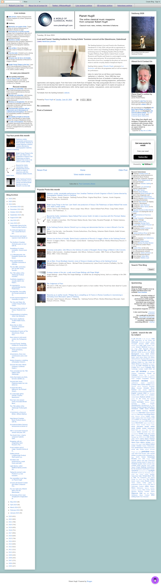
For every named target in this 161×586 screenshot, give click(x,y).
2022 (10, 519)
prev (140, 451)
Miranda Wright (108, 66)
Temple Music (146, 476)
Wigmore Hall (136, 493)
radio (132, 453)
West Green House (148, 489)
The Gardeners (142, 477)
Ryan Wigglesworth (144, 180)
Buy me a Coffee (146, 130)
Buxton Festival (147, 360)
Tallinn (140, 476)
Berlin (153, 352)
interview (142, 413)
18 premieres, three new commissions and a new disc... (18, 355)
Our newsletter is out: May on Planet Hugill (18, 479)
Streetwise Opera (150, 472)
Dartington (145, 386)
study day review (137, 474)
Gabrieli (133, 402)
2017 (10, 533)
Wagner (152, 486)
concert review (139, 380)
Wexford (133, 491)
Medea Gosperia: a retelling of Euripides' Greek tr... (19, 361)
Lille (140, 419)
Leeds (148, 416)
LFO (132, 419)
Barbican (144, 347)
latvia (132, 416)
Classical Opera (136, 377)
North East (46, 41)
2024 (10, 204)
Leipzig (137, 418)
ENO (145, 393)
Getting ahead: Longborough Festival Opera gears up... (18, 455)
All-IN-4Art (142, 342)
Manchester (139, 423)
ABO (132, 340)
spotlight (151, 471)
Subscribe (143, 157)
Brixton (138, 359)
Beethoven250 (146, 352)
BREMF (133, 355)
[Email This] (81, 100)
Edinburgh (152, 390)
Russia (148, 458)
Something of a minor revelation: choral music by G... (18, 250)
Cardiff (146, 369)
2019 (10, 527)
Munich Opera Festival (138, 424)
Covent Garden (145, 384)
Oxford (148, 444)
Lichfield (136, 419)
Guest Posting (150, 409)
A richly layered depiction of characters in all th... (19, 298)
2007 (10, 560)
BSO (147, 359)
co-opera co (151, 377)
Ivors (135, 414)
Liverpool (144, 419)
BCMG (139, 352)
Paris (132, 447)
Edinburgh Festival (136, 391)
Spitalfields (134, 471)
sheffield (133, 465)
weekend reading (136, 489)
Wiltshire (152, 493)
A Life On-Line (136, 339)
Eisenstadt (145, 391)
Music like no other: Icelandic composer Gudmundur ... (17, 326)
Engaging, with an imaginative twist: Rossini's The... (16, 443)
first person (151, 398)
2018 (10, 530)
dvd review (142, 390)
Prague (133, 451)
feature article (145, 397)
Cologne (138, 378)
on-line (152, 437)
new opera (141, 430)
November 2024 (15, 209)
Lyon (153, 421)
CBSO (150, 369)
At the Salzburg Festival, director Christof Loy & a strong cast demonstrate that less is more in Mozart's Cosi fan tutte (24, 182)
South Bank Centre (148, 469)
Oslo (143, 444)
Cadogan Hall (150, 367)
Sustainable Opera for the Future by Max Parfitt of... (18, 226)
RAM (136, 453)
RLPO (138, 457)
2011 (10, 549)
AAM (153, 339)
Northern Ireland (149, 435)
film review (142, 398)
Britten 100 (147, 357)
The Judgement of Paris (55, 284)
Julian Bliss (145, 256)
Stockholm (134, 472)
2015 (10, 538)
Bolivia (142, 354)
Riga (132, 457)
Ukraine (145, 484)
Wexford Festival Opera (146, 491)
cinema (141, 375)
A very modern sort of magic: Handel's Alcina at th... (19, 449)
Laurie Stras (137, 248)
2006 (10, 563)
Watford (147, 488)
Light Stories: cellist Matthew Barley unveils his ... (18, 467)
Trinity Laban (147, 482)
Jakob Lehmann (146, 253)
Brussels (143, 359)
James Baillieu (143, 192)
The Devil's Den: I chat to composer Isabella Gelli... (18, 437)
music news (150, 426)
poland (147, 449)
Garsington (140, 402)
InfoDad (152, 322)
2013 (10, 544)
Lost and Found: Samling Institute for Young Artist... (19, 344)
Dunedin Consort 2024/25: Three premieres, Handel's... (18, 349)
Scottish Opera (142, 464)
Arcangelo (134, 343)
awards (133, 345)
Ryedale (133, 460)
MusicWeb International (147, 317)
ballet (141, 345)
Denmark (152, 386)
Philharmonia (147, 447)
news (139, 432)
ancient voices (150, 342)
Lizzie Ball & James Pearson (143, 225)
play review (140, 449)
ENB (153, 391)
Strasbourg (141, 472)
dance (139, 386)
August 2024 (14, 217)
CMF (145, 377)
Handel (152, 411)
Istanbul (152, 412)
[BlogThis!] (83, 100)
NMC (153, 432)
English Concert (136, 393)
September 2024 (15, 215)
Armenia (141, 343)
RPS (143, 458)
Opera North (150, 440)
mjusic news (147, 423)
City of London (149, 375)
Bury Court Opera (136, 360)
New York (148, 430)
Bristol (144, 355)
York (141, 496)
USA (148, 484)
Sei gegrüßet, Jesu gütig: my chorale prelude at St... (18, 293)
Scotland (134, 464)
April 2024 (13, 505)
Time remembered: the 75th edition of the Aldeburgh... (19, 372)
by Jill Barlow (144, 364)
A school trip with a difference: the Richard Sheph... (18, 389)
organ (140, 444)
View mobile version (82, 175)
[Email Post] (77, 99)
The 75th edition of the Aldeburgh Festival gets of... (18, 407)
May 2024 (13, 502)
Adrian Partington (146, 193)
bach (137, 345)
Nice (150, 432)
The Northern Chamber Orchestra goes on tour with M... (18, 244)
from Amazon (142, 292)
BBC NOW (151, 350)
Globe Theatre (148, 403)
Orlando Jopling (146, 183)
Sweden (152, 474)
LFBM (153, 418)
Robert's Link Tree (16, 5)
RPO (139, 458)
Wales (133, 488)
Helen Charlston (149, 198)
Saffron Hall (140, 460)
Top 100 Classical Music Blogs (141, 113)
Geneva (147, 402)
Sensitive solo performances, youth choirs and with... (17, 461)
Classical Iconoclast (151, 313)
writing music (135, 497)
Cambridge (134, 369)
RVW (153, 458)
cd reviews (151, 371)
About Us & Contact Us (38, 5)
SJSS (138, 465)
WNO (153, 495)
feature (138, 397)
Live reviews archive (84, 5)
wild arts (146, 493)
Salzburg (133, 462)
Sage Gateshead (149, 460)
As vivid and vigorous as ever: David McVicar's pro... (18, 231)
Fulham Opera (150, 400)
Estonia (133, 395)
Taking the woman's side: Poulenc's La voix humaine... (18, 473)
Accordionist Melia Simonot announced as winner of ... (18, 426)
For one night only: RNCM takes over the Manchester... (18, 490)
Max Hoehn (142, 202)
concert (152, 378)
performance (139, 447)
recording (139, 455)
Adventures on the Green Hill (145, 340)
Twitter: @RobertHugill (61, 5)
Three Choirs (136, 482)
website (66, 93)
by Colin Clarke (147, 362)
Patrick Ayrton (144, 241)
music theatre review (138, 428)
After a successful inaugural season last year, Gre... (19, 431)
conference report (137, 383)
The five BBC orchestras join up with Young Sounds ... (17, 268)
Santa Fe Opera (146, 462)
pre (137, 451)
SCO (153, 462)
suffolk (146, 474)
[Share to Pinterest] (90, 100)
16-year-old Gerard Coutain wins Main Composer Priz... (19, 484)
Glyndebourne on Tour (148, 405)
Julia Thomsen (145, 205)
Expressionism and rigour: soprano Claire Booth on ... (18, 237)
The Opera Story (141, 479)
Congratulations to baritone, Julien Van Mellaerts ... (19, 315)
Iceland (133, 412)
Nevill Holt (134, 430)
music (153, 424)
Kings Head (143, 414)
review (144, 455)
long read (141, 421)
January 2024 (14, 513)
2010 (10, 552)
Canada (140, 369)
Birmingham (135, 354)
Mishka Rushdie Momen (145, 243)
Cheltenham (141, 373)
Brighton (139, 355)
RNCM (143, 457)
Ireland (148, 412)
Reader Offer (146, 453)
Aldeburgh (134, 342)
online (133, 439)
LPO (146, 421)
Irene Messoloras (146, 197)
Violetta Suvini (143, 173)
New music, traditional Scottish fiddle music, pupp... (17, 320)
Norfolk (141, 434)
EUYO (146, 395)
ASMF (147, 343)
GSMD (141, 409)
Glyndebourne (136, 405)
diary (133, 388)
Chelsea (133, 373)
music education (137, 426)
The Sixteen (151, 479)
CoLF (133, 378)
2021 (10, 522)
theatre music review (137, 481)
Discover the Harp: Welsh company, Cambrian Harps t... (18, 366)
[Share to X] (86, 100)
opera (142, 439)
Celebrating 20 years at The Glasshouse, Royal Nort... (19, 332)
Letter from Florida (145, 418)
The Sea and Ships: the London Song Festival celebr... (18, 303)
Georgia (152, 402)
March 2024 (14, 507)
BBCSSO (134, 352)
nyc (137, 437)
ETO (138, 395)
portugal (152, 449)
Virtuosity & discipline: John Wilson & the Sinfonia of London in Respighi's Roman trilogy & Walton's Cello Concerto (86, 250)
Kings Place (151, 414)
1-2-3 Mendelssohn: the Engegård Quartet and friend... (18, 256)
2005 (10, 566)
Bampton (138, 347)
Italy (132, 414)
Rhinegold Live (150, 455)
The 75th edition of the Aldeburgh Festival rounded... (17, 274)
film (137, 398)
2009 (10, 555)
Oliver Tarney (144, 206)
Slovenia (143, 465)
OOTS (137, 439)
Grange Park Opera (148, 407)
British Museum (150, 355)
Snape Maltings (141, 467)
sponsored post (143, 470)
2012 (10, 547)
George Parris (145, 223)
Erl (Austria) (151, 393)
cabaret (142, 367)
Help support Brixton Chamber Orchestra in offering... (18, 262)
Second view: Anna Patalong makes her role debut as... (18, 383)
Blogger (89, 581)
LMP (148, 419)
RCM (139, 453)
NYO (140, 437)
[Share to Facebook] (88, 100)
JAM (138, 414)
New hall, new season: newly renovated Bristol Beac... (18, 401)
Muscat (148, 424)
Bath (140, 349)
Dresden (139, 388)
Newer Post (42, 170)
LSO (149, 421)
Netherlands (151, 428)
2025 (10, 201)
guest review (136, 411)
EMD (150, 391)
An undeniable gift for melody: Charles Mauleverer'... (17, 395)
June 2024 (13, 223)
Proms (152, 452)
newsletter (145, 432)
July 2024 (13, 220)
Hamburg (145, 410)
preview (53, 41)
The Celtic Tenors (139, 190)
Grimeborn (134, 409)
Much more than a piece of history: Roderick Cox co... (18, 310)
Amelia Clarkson (145, 228)
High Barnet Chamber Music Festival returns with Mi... (18, 420)
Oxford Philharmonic (148, 446)
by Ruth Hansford (142, 365)
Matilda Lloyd (144, 258)
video (147, 486)
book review (150, 354)
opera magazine (140, 440)
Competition (145, 378)
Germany (134, 403)
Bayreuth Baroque (149, 349)
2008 (10, 558)
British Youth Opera (137, 357)
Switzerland (134, 476)
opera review (145, 442)
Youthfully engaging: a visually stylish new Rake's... (17, 280)
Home (82, 170)
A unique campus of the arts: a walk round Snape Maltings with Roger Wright (73, 272)
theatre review (150, 481)
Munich (153, 423)
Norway (133, 437)
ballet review (147, 345)
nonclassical (134, 433)
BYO (138, 367)
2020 (10, 524)
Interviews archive (125, 5)
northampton (138, 435)
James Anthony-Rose (140, 233)
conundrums (151, 383)
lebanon (137, 416)
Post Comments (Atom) (87, 184)
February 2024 (15, 510)
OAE (148, 437)
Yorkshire (146, 496)
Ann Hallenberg (148, 238)
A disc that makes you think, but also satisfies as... (19, 378)
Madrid (133, 423)
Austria (153, 343)
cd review (141, 371)
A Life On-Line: (146, 338)
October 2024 (14, 212)
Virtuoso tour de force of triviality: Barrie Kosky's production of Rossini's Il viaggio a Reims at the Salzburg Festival (86, 238)
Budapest (152, 359)
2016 (10, 536)
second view (151, 464)
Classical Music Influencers (140, 116)
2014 (10, 541)
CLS (142, 377)
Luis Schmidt (145, 187)
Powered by (137, 164)
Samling (139, 462)
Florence (140, 400)
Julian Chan (142, 221)
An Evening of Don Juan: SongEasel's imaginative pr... (19, 496)
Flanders (133, 400)
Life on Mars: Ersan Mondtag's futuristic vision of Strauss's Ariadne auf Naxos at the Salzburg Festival (82, 261)
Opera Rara (135, 442)
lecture (143, 416)
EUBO (142, 395)
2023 (10, 516)
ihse (137, 412)
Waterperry (140, 488)
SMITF (149, 465)
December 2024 (15, 206)
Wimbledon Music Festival (140, 495)
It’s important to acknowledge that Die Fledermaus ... (18, 287)
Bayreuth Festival (137, 350)
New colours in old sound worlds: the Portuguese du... (18, 339)
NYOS (144, 437)
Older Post (123, 170)
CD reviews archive (104, 5)
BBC (145, 350)
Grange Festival (136, 407)
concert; (152, 381)
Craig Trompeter (139, 218)
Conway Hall (135, 384)
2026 (10, 198)
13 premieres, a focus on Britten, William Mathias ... (18, 413)
